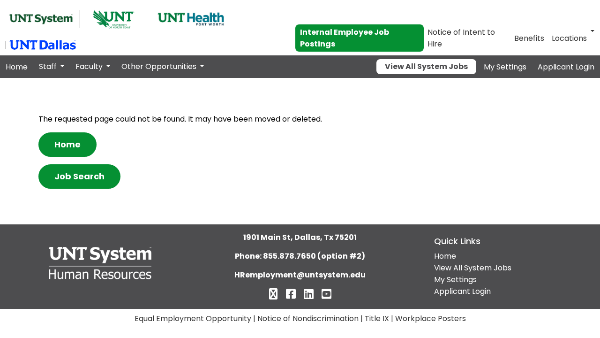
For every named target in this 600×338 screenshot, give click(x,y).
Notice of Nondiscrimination (308, 318)
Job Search (79, 176)
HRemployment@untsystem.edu (300, 274)
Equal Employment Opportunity (193, 318)
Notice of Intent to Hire (461, 38)
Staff (49, 66)
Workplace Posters (430, 318)
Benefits (529, 38)
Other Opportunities (159, 66)
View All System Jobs (426, 66)
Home (17, 66)
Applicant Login (566, 66)
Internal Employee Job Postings (344, 38)
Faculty (90, 66)
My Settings (505, 66)
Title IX (377, 318)
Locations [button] (569, 38)
